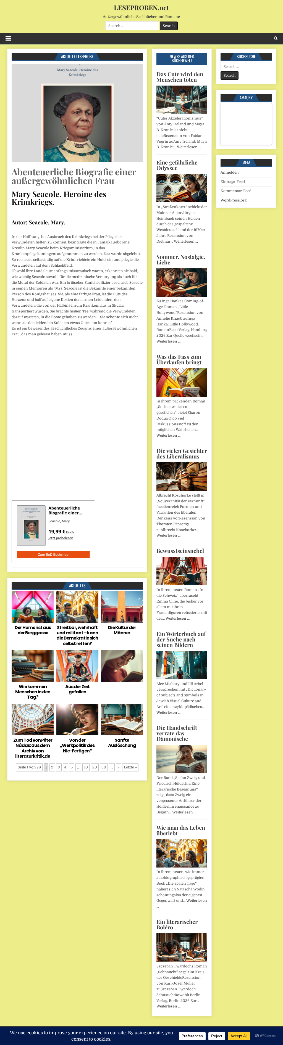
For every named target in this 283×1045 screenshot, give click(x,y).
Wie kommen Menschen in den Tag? (32, 691)
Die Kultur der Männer (122, 630)
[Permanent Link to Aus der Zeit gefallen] (77, 666)
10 (86, 767)
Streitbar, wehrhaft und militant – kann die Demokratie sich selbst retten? (77, 635)
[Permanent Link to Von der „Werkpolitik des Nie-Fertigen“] (77, 719)
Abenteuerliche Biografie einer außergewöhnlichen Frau (74, 176)
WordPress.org (234, 200)
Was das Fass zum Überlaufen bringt (178, 359)
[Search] (275, 38)
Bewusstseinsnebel (180, 550)
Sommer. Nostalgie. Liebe (180, 259)
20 (94, 767)
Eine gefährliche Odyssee (176, 164)
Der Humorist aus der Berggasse (33, 630)
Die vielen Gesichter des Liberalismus (181, 453)
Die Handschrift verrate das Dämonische (176, 733)
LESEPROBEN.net (141, 7)
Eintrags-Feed (233, 182)
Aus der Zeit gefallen (77, 689)
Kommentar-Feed (236, 191)
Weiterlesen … (189, 147)
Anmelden (230, 172)
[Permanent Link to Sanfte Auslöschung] (122, 719)
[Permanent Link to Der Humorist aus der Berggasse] (33, 607)
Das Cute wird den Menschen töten (179, 76)
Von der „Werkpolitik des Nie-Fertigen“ (77, 745)
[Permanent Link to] (122, 666)
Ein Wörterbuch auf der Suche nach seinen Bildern (181, 639)
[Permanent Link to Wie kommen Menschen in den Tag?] (33, 666)
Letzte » (130, 767)
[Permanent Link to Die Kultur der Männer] (122, 607)
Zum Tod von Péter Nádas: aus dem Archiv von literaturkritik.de (32, 748)
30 (103, 767)
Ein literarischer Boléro (177, 924)
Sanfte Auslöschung (122, 743)
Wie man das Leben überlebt (180, 830)
